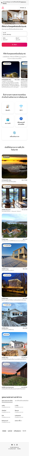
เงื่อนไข (19, 448)
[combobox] (14, 34)
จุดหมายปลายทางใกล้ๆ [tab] (7, 400)
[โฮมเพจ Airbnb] (3, 7)
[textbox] (8, 40)
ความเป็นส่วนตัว (12, 448)
